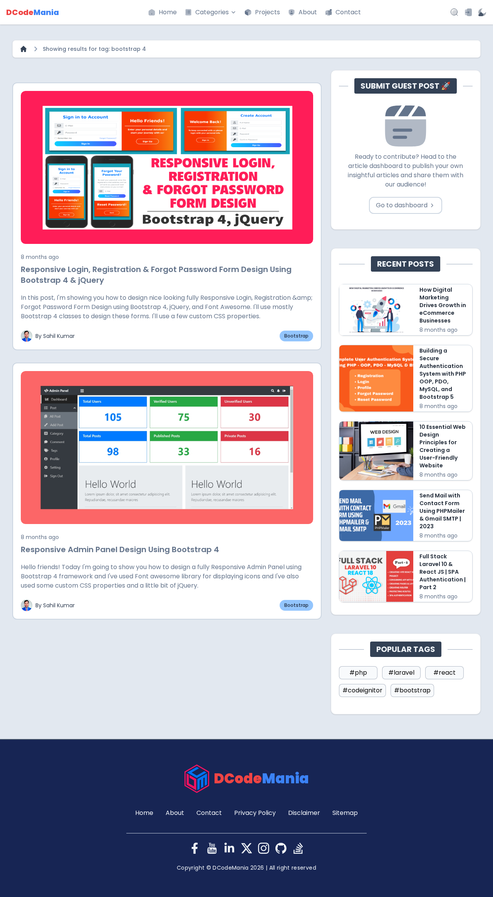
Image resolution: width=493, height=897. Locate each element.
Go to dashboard (402, 205)
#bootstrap (412, 690)
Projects (267, 12)
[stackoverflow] (298, 848)
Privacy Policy (255, 812)
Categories (212, 12)
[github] (281, 848)
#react (444, 672)
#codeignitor (362, 690)
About (307, 12)
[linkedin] (229, 848)
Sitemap (345, 812)
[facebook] (194, 848)
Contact (348, 12)
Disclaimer (304, 812)
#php (358, 672)
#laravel (401, 672)
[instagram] (263, 848)
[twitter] (246, 848)
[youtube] (212, 848)
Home (168, 12)
